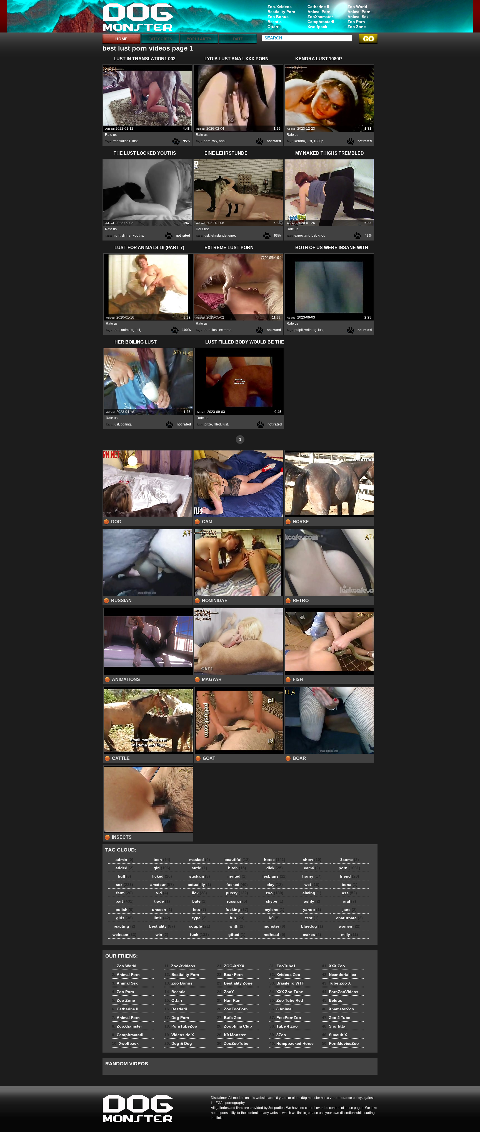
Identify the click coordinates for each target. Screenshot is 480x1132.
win (162, 934)
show (312, 859)
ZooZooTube (232, 1043)
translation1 (122, 141)
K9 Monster (231, 1035)
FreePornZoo (285, 1017)
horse (274, 859)
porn (207, 141)
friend (349, 876)
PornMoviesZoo (340, 1043)
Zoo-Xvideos (280, 6)
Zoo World (357, 6)
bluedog (312, 926)
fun (237, 918)
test (312, 918)
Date (238, 38)
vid (162, 893)
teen (162, 859)
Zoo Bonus (278, 16)
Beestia (275, 21)
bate (199, 901)
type (199, 918)
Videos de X (179, 1035)
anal (222, 141)
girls (124, 918)
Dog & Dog (178, 1043)
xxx (214, 141)
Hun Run (229, 1000)
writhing (310, 330)
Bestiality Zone (234, 983)
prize (208, 424)
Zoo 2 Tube (336, 1017)
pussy (237, 893)
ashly (312, 901)
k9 (274, 918)
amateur (162, 884)
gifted (237, 934)
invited (237, 876)
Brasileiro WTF (286, 983)
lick (199, 893)
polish (125, 909)
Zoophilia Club (234, 1026)
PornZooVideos (340, 992)
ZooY (225, 992)
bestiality (162, 926)
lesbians (274, 876)
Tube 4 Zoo (283, 1026)
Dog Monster (137, 17)
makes (312, 934)
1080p (318, 141)
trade (162, 901)
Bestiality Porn (281, 11)
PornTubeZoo (180, 1026)
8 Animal (280, 1009)
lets (199, 909)
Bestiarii (175, 1009)
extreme (225, 330)
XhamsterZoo (338, 1009)
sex (124, 884)
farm (124, 893)
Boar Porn (230, 974)
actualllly (199, 884)
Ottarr (273, 26)
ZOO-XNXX (230, 966)
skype (274, 901)
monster (274, 926)
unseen (162, 909)
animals (127, 330)
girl (162, 868)
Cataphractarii (321, 21)
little (162, 918)
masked (199, 859)
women (350, 926)
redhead (274, 934)
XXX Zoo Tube (286, 992)
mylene (274, 909)
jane (349, 909)
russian (237, 901)
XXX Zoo (333, 966)
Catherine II (318, 6)
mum (116, 235)
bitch (237, 868)
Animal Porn (359, 11)
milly (349, 934)
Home (121, 38)
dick (274, 868)
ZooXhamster (320, 16)
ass (349, 893)
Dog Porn (176, 1017)
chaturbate (349, 918)
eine (231, 235)
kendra (299, 141)
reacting (124, 926)
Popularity (199, 38)
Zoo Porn (356, 21)
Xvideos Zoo (284, 974)
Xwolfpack (317, 26)
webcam (124, 934)
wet (311, 884)
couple (199, 926)
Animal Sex (358, 16)
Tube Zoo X (336, 983)
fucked (237, 884)
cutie (199, 868)
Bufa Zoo (229, 1017)
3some (349, 859)
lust (135, 141)
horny (312, 876)
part (116, 330)
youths (138, 235)
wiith (237, 926)
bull (124, 876)
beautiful (237, 859)
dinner (126, 235)
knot (321, 235)
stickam (199, 876)
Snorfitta (333, 1026)
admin (124, 859)
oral (349, 901)
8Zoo (277, 1035)
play (274, 884)
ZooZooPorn (232, 1009)
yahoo (312, 909)
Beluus (332, 1000)
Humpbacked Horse (291, 1043)
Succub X (334, 1035)
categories (160, 38)
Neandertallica (339, 974)
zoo (274, 893)
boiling (126, 424)
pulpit (298, 330)
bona (350, 884)
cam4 (312, 868)
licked (162, 876)
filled (217, 424)
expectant (301, 235)
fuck (199, 934)
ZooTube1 (282, 966)
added (125, 868)
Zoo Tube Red (286, 1000)
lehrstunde (219, 235)
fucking (237, 909)
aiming (311, 893)
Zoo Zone (357, 26)
